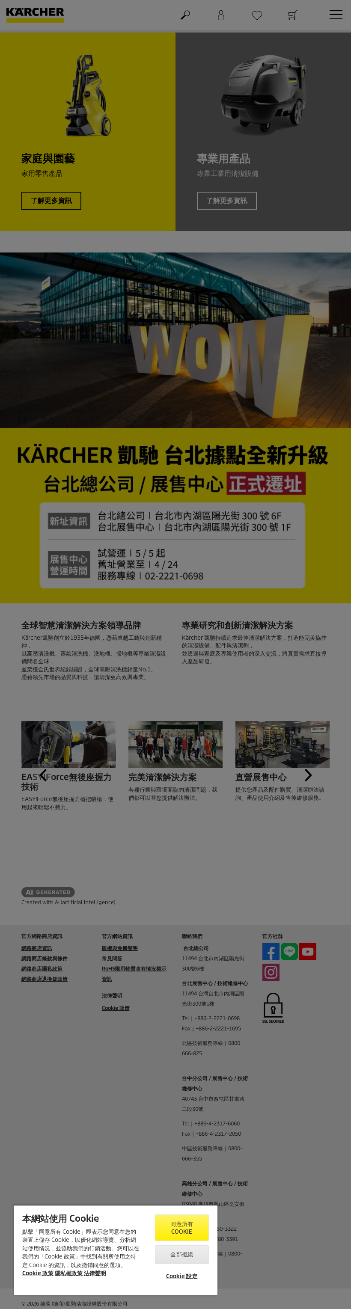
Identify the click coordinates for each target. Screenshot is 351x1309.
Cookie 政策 (38, 1273)
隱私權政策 (69, 1273)
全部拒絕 (181, 1254)
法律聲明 (95, 1273)
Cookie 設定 (182, 1276)
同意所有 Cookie (181, 1227)
